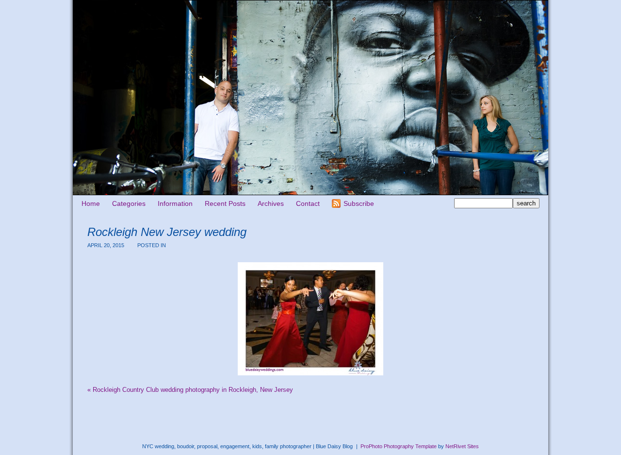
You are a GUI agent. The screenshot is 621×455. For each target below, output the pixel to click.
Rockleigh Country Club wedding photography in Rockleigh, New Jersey (190, 389)
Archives (271, 203)
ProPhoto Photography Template (398, 446)
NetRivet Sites (462, 446)
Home (91, 203)
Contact (308, 203)
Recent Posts (225, 203)
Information (175, 203)
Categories (129, 203)
